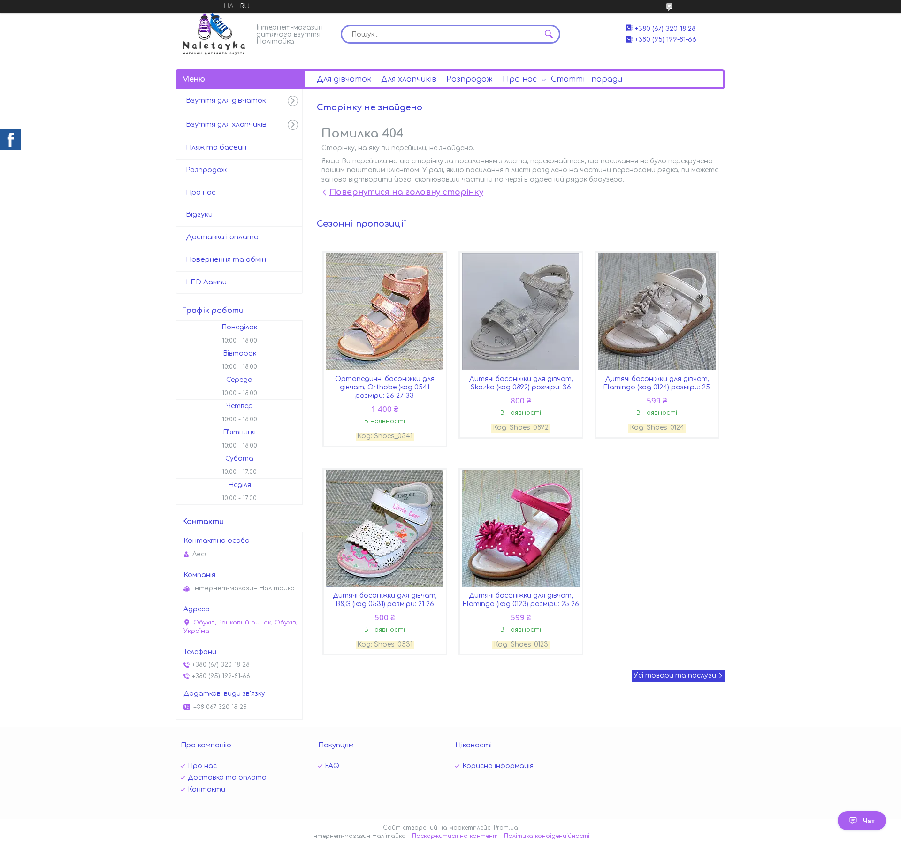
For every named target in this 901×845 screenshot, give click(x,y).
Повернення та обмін (226, 260)
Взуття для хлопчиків (226, 125)
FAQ (332, 765)
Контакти (206, 789)
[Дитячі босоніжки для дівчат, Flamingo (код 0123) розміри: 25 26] (521, 528)
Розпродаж (469, 79)
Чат (869, 820)
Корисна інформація (498, 765)
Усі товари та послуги (675, 675)
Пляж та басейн (216, 148)
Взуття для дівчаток (226, 101)
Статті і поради (586, 79)
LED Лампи (206, 282)
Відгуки (199, 215)
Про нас (520, 79)
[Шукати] (548, 34)
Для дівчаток (344, 79)
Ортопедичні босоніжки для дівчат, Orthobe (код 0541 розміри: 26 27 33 (385, 387)
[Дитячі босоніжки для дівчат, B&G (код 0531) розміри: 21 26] (385, 528)
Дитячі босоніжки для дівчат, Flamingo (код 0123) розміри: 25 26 (521, 600)
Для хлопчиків (408, 79)
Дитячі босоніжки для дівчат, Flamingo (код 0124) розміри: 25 (656, 383)
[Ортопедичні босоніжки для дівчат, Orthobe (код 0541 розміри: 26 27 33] (385, 311)
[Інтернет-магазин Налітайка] (214, 34)
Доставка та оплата (227, 777)
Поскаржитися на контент (455, 836)
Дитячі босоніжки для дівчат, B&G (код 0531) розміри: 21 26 (385, 600)
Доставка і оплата (222, 237)
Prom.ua (506, 827)
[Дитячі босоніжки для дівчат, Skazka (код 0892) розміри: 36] (521, 311)
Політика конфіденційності (546, 836)
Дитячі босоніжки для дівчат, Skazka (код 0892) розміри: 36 (521, 383)
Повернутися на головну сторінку (406, 192)
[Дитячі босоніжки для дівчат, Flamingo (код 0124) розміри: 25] (657, 311)
